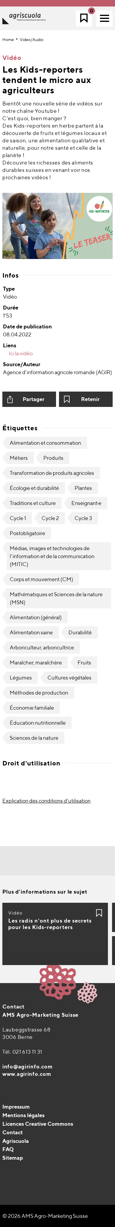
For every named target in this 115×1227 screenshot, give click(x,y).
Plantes (83, 488)
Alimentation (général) (36, 617)
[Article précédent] (38, 861)
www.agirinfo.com (26, 1074)
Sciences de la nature (34, 738)
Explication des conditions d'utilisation (46, 801)
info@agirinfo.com (27, 1066)
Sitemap (12, 1158)
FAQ (8, 1149)
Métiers (19, 458)
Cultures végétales (69, 677)
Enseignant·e (86, 503)
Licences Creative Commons (37, 1124)
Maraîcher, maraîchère (36, 662)
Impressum (16, 1107)
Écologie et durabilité (34, 488)
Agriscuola (15, 1141)
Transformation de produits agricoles (52, 473)
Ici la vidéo (20, 353)
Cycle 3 (83, 518)
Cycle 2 (50, 518)
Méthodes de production (39, 693)
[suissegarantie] (78, 1191)
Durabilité (80, 632)
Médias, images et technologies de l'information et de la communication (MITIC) (52, 556)
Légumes (21, 677)
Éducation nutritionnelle (38, 723)
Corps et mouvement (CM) (41, 579)
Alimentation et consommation (45, 443)
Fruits (84, 662)
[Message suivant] (76, 861)
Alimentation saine (31, 632)
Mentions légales (23, 1115)
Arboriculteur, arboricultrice (42, 647)
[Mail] (7, 1172)
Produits (53, 458)
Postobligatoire (27, 533)
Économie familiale (32, 708)
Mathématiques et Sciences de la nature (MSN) (56, 598)
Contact (13, 1006)
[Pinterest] (20, 1172)
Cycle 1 (18, 518)
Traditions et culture (33, 503)
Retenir (90, 399)
